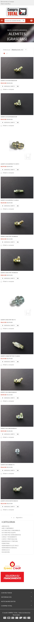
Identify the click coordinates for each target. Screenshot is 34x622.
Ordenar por (6, 50)
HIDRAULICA (6, 550)
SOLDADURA (6, 552)
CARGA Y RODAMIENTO (9, 537)
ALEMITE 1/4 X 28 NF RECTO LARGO (10, 200)
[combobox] (14, 20)
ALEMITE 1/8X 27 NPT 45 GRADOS (9, 236)
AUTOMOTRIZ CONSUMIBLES (11, 530)
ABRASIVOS (5, 526)
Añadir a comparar (8, 89)
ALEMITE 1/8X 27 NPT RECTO (8, 319)
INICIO (9, 30)
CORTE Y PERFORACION (9, 539)
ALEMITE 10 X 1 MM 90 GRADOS (9, 428)
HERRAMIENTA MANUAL (9, 548)
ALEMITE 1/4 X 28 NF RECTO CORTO (10, 164)
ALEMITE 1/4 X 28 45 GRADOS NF (9, 80)
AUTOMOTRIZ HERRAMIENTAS (11, 535)
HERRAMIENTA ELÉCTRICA (10, 546)
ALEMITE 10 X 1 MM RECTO (7, 464)
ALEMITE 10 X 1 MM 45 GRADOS (9, 392)
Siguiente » (19, 517)
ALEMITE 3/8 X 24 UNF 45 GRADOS (9, 501)
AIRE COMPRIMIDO (8, 528)
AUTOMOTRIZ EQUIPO (9, 533)
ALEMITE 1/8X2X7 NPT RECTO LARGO (10, 356)
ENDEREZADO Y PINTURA (10, 541)
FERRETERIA (6, 543)
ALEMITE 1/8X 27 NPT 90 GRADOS (9, 272)
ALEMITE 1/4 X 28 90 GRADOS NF (9, 116)
